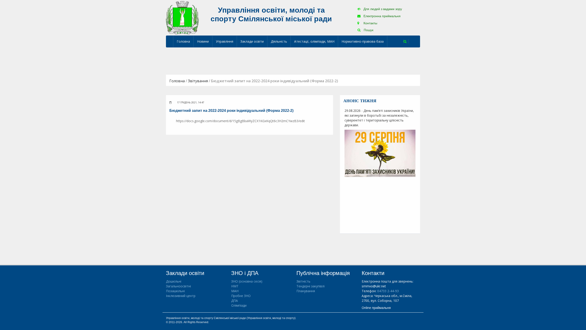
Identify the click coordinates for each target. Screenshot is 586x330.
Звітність (303, 281)
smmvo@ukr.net (374, 286)
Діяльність (279, 41)
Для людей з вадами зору (382, 9)
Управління (224, 41)
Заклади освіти (252, 41)
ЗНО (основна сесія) (246, 281)
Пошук (368, 30)
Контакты (370, 23)
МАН (235, 291)
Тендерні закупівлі (310, 286)
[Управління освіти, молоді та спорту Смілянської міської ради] (182, 17)
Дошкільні (173, 281)
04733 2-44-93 (388, 291)
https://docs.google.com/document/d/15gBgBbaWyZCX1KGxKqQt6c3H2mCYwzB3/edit (240, 121)
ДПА (234, 300)
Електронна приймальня (382, 16)
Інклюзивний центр (180, 296)
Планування (305, 291)
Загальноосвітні (178, 286)
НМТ (235, 286)
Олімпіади (239, 305)
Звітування (198, 80)
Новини (203, 41)
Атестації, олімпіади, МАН (314, 41)
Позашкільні (175, 291)
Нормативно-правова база (363, 41)
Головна (183, 41)
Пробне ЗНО (241, 296)
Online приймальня (376, 307)
